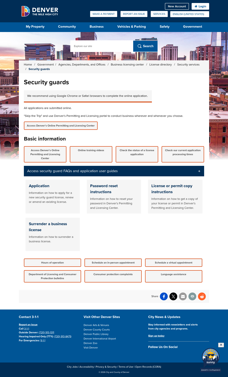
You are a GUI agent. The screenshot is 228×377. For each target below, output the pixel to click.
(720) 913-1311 (46, 332)
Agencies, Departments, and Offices (82, 64)
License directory (161, 64)
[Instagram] (156, 355)
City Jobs (72, 366)
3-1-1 (26, 328)
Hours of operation (52, 262)
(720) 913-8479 (62, 336)
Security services (188, 64)
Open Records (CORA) (148, 366)
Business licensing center (128, 64)
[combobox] (189, 14)
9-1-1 (42, 340)
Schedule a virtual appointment (173, 262)
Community (67, 26)
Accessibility (86, 366)
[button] (114, 171)
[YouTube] (168, 355)
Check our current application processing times (183, 152)
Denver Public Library (96, 334)
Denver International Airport (100, 338)
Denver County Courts (97, 329)
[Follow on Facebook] (150, 355)
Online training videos (91, 150)
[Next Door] (173, 355)
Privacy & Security (106, 366)
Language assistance (173, 274)
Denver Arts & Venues (96, 325)
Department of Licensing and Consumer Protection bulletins (52, 276)
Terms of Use (126, 366)
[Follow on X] (162, 355)
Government (192, 26)
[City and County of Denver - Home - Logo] (39, 11)
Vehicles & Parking (131, 26)
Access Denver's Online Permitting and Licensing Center (61, 125)
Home (28, 64)
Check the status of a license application (137, 152)
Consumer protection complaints (113, 274)
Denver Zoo (90, 343)
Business (97, 26)
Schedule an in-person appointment (113, 262)
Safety (164, 26)
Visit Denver (91, 347)
